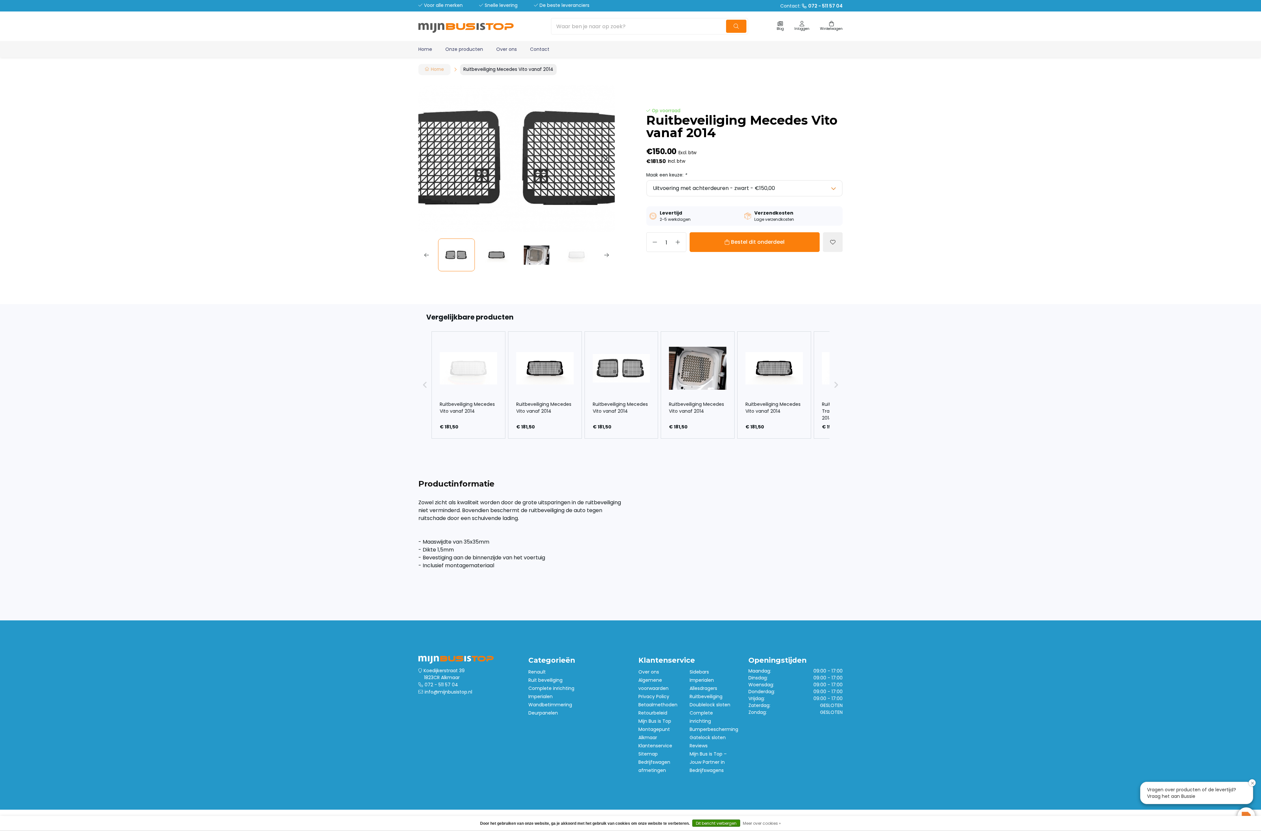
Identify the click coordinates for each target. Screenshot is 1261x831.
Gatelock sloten (708, 737)
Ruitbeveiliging (706, 696)
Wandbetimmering (550, 704)
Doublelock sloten (710, 704)
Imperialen (540, 696)
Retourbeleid (652, 713)
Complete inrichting (551, 688)
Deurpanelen (543, 713)
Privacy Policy (653, 696)
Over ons (506, 49)
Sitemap (648, 754)
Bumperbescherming (714, 729)
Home (425, 49)
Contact (539, 49)
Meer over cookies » (762, 823)
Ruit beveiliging (545, 680)
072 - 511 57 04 (441, 684)
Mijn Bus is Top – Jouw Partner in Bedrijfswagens (708, 762)
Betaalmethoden (657, 704)
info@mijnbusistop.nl (448, 692)
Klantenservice (655, 745)
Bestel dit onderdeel (758, 242)
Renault (537, 672)
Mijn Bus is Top (654, 721)
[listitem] (468, 385)
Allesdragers (703, 688)
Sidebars (699, 672)
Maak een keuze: (666, 175)
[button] (428, 158)
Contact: (811, 6)
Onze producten (464, 49)
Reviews (699, 745)
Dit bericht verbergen (716, 823)
